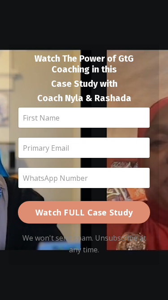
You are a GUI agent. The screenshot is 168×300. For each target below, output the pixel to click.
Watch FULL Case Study (84, 212)
